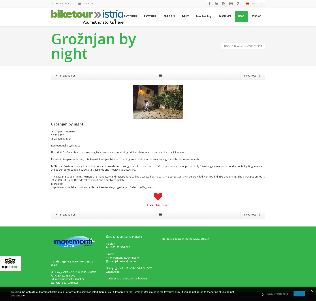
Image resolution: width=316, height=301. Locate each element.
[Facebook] (209, 3)
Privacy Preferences (276, 293)
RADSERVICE (225, 16)
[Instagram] (231, 3)
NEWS (241, 16)
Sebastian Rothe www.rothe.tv (191, 238)
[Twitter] (216, 3)
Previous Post (67, 75)
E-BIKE (185, 16)
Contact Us (88, 3)
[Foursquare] (238, 3)
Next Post (250, 75)
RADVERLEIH (150, 16)
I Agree (299, 293)
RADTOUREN (130, 16)
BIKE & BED (169, 16)
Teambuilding (204, 16)
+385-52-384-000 (64, 3)
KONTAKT (256, 16)
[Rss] (223, 3)
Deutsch (255, 3)
